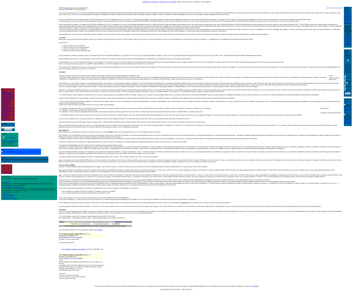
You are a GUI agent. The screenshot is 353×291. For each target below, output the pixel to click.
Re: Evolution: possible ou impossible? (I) (74, 249)
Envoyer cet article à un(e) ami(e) (347, 121)
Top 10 (4, 118)
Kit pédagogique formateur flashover (13, 187)
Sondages (5, 116)
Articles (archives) (7, 96)
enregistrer (99, 230)
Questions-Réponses (8, 111)
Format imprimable (347, 108)
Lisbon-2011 (6, 182)
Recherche (5, 113)
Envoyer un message (76, 237)
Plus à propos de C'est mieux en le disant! (347, 14)
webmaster (255, 286)
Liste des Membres (7, 108)
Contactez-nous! (7, 99)
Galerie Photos (6, 104)
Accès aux (7, 94)
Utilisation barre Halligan (9, 198)
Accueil (4, 91)
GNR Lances (6, 193)
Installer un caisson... (8, 197)
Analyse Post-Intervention (10, 141)
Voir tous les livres (6, 172)
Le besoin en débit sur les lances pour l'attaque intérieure (347, 40)
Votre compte (6, 119)
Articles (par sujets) (7, 98)
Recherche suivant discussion (123, 222)
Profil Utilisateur (64, 237)
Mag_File (5, 109)
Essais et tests (6, 103)
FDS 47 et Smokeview (9, 195)
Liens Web (5, 106)
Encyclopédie (6, 101)
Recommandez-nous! (8, 114)
